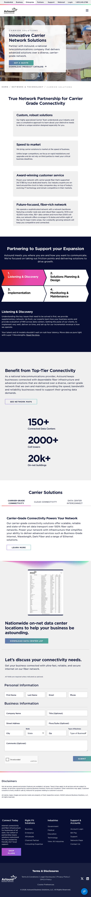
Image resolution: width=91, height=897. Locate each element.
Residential (8, 2)
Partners (40, 2)
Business (19, 2)
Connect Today (10, 820)
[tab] (16, 501)
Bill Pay (73, 833)
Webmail (61, 2)
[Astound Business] (10, 11)
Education (52, 834)
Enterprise (30, 2)
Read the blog (32, 335)
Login (70, 2)
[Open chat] (84, 891)
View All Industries (56, 841)
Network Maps (76, 840)
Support (51, 2)
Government (53, 826)
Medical (51, 830)
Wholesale (29, 836)
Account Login (76, 829)
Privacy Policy (63, 877)
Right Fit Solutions (30, 821)
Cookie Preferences (45, 884)
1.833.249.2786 (82, 2)
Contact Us (75, 844)
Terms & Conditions (30, 877)
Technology (53, 837)
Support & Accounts (75, 821)
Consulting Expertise (34, 844)
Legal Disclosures (47, 877)
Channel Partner (32, 840)
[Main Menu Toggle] (87, 10)
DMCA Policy (45, 879)
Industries (53, 820)
